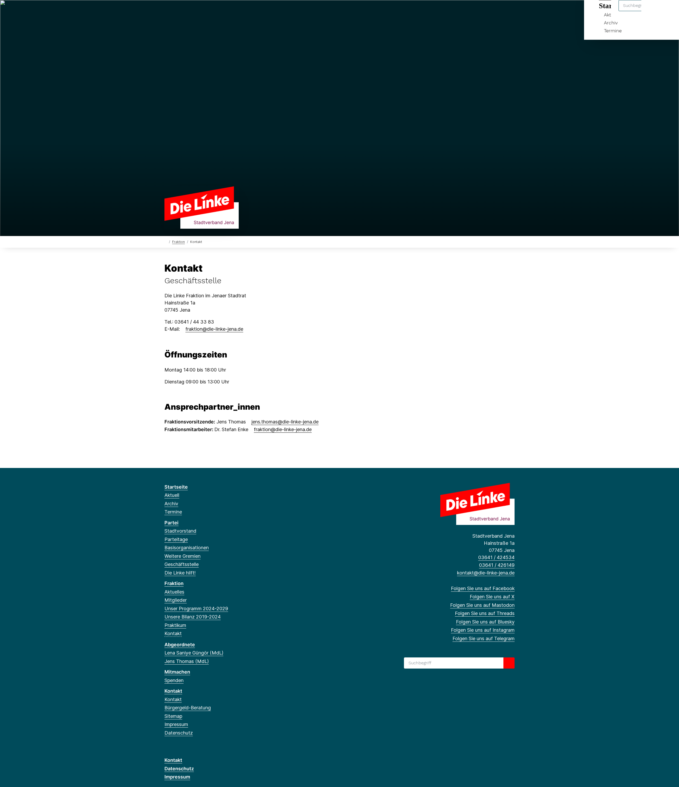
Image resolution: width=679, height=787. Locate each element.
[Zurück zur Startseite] (201, 207)
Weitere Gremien (182, 556)
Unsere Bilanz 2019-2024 (192, 617)
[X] (176, 11)
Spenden (174, 680)
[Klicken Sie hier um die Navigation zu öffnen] (668, 11)
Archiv (611, 22)
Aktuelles (174, 592)
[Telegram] (219, 11)
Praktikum (175, 625)
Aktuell (171, 495)
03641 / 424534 (496, 557)
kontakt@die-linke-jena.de (486, 573)
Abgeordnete (179, 644)
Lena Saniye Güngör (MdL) (193, 653)
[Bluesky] (202, 11)
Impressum (176, 724)
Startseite (176, 487)
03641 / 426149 (497, 565)
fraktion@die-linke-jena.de (214, 329)
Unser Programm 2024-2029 (196, 608)
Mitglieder (175, 600)
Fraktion (178, 242)
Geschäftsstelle (181, 564)
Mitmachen (177, 672)
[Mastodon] (185, 11)
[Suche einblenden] (652, 11)
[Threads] (193, 11)
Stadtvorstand (180, 531)
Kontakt (173, 633)
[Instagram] (211, 11)
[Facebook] (167, 11)
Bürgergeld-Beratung (187, 707)
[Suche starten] (509, 663)
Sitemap (173, 716)
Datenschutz (178, 733)
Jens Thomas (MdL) (186, 661)
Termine (613, 30)
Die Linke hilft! (180, 573)
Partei (171, 522)
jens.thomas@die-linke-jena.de (285, 422)
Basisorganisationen (186, 547)
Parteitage (176, 539)
